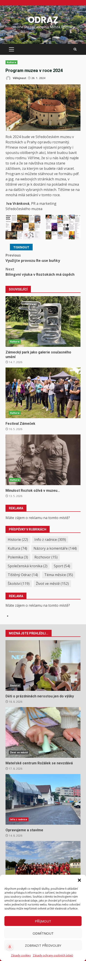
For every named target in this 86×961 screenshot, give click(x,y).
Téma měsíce (58, 574)
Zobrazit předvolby (43, 945)
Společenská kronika (27, 566)
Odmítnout (43, 933)
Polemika (18, 557)
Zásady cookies (21, 955)
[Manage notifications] (9, 946)
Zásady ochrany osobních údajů (53, 955)
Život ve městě (52, 583)
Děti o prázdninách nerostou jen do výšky (43, 665)
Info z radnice (50, 539)
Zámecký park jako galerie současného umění (43, 321)
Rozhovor (46, 557)
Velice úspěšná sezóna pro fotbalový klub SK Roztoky (43, 866)
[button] (79, 880)
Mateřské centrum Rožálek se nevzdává (43, 732)
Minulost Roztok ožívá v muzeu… (43, 459)
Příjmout (43, 921)
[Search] (75, 49)
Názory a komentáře (55, 548)
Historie (18, 539)
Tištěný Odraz (23, 574)
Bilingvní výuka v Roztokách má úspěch (40, 272)
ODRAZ (43, 20)
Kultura (11, 62)
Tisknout (21, 247)
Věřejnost (19, 78)
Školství (19, 583)
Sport (62, 566)
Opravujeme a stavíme (43, 799)
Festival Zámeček (43, 393)
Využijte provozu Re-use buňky (33, 258)
